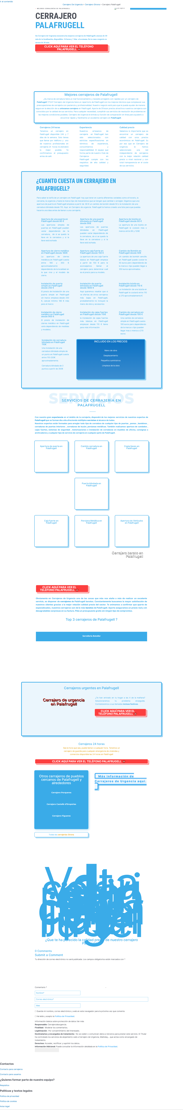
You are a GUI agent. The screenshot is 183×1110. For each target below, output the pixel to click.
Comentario (41, 987)
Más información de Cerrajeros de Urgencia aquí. (121, 779)
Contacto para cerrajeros (11, 1069)
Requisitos (4, 1085)
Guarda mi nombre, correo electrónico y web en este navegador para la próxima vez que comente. (81, 1011)
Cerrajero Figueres (61, 816)
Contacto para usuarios (10, 1074)
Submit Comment (47, 1050)
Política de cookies (8, 1101)
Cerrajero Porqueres (61, 792)
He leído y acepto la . (55, 1016)
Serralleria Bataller (91, 636)
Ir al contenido (6, 1)
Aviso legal (5, 1106)
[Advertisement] (91, 72)
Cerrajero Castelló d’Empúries (61, 804)
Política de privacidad (9, 1096)
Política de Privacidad (64, 1016)
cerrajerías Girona (66, 835)
